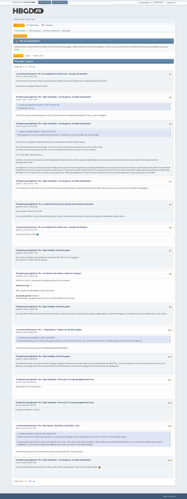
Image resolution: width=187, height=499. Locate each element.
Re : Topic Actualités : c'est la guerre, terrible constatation (65, 97)
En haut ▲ (172, 496)
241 (30, 66)
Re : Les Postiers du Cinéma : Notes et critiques (60, 273)
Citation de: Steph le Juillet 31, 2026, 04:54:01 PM (37, 131)
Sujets (27, 56)
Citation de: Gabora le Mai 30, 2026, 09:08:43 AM (37, 433)
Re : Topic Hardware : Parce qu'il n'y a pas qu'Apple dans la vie (66, 379)
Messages (18, 56)
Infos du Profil (20, 36)
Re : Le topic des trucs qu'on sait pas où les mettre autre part (66, 204)
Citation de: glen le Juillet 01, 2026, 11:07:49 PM (36, 337)
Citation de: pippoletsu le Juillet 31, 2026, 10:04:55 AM (39, 105)
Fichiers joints (38, 56)
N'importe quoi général (26, 97)
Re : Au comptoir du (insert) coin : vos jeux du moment (62, 74)
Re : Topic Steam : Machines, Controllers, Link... (59, 425)
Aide (164, 496)
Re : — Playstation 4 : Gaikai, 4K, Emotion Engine (60, 329)
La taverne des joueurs (26, 74)
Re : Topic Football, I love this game (54, 250)
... (27, 66)
